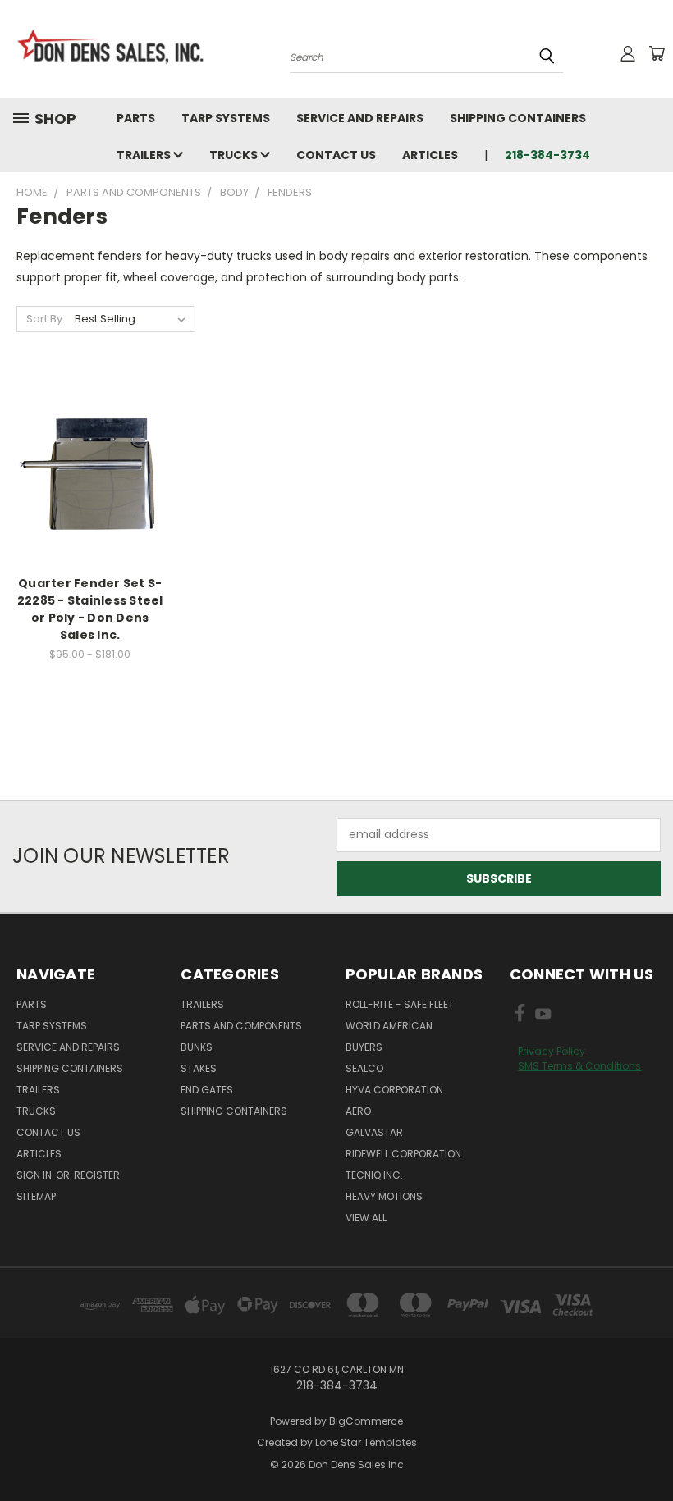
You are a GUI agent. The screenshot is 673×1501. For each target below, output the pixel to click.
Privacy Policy (551, 1051)
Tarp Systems (225, 118)
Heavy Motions (384, 1196)
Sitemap (36, 1196)
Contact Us (336, 155)
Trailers (145, 155)
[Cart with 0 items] (656, 53)
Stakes (199, 1068)
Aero (358, 1111)
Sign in (35, 1175)
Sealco (364, 1068)
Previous (648, 1450)
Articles (430, 155)
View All (366, 1218)
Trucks (234, 155)
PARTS (136, 118)
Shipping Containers (518, 118)
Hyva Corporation (394, 1090)
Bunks (197, 1047)
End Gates (207, 1090)
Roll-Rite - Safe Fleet (400, 1004)
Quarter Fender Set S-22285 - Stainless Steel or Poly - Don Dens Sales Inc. (90, 609)
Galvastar (374, 1132)
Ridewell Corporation (403, 1154)
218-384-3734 (547, 155)
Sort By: (45, 318)
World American (389, 1026)
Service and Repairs (359, 118)
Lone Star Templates (366, 1442)
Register (97, 1175)
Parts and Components (241, 1026)
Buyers (364, 1047)
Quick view (90, 452)
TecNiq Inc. (374, 1175)
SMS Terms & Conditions (579, 1066)
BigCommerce (366, 1421)
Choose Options (90, 482)
